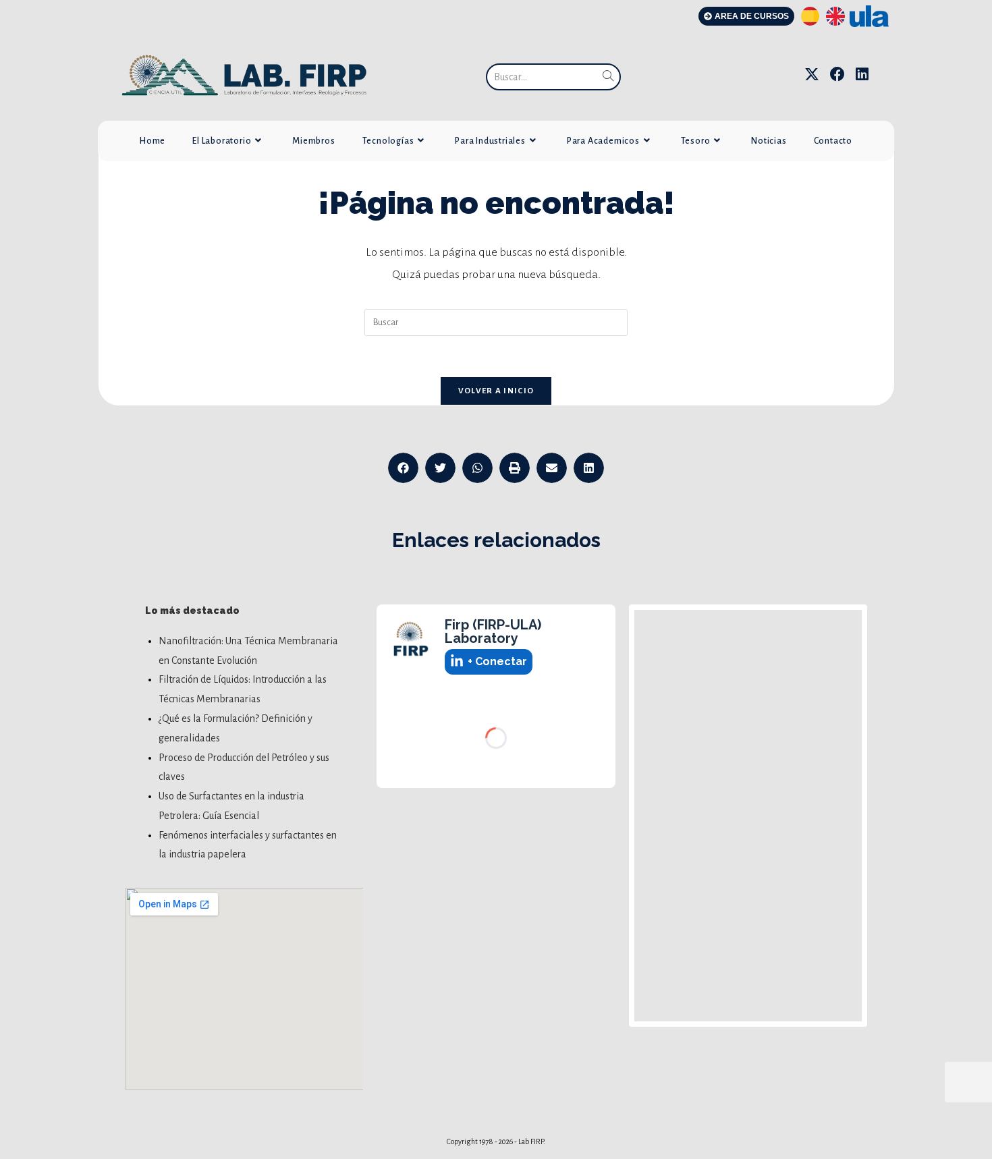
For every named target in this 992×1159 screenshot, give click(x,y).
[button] (403, 468)
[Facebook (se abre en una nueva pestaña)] (837, 74)
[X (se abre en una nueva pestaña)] (812, 74)
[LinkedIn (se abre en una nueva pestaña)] (862, 74)
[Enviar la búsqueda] (608, 76)
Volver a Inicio (496, 391)
